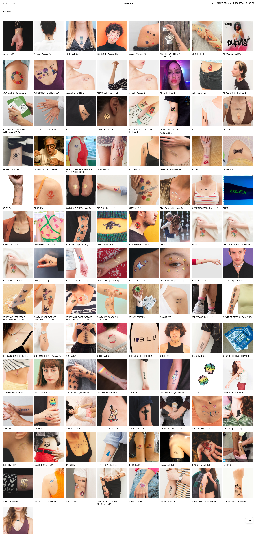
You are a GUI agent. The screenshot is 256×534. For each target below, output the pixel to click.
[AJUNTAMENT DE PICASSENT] (49, 75)
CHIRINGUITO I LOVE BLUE (141, 356)
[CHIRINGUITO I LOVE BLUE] (144, 338)
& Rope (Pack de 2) (42, 54)
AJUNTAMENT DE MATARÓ (14, 93)
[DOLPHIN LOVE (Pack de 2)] (49, 483)
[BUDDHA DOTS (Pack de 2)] (175, 263)
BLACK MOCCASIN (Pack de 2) (205, 208)
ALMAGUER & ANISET (75, 93)
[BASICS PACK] (112, 151)
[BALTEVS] (238, 111)
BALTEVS (227, 129)
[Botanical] (207, 226)
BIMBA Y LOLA (135, 208)
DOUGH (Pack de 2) (168, 501)
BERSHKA (38, 208)
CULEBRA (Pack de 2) (232, 429)
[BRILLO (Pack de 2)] (144, 263)
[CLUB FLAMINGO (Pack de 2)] (18, 374)
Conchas (195, 393)
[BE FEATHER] (144, 151)
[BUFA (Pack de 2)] (207, 263)
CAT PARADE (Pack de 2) (202, 317)
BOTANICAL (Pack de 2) (13, 281)
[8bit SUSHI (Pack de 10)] (112, 36)
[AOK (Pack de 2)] (207, 75)
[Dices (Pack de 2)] (175, 447)
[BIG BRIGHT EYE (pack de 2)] (81, 190)
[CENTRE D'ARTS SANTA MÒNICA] (238, 299)
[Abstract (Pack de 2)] (144, 36)
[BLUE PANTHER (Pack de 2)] (112, 226)
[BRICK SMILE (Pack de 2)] (81, 263)
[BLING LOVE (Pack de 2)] (49, 226)
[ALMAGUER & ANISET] (81, 75)
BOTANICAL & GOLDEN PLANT (236, 245)
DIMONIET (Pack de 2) (201, 465)
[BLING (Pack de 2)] (18, 226)
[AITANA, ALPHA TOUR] (238, 36)
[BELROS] (207, 151)
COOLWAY (38, 429)
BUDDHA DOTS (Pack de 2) (172, 281)
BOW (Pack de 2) (41, 281)
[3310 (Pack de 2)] (81, 36)
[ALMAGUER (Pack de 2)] (112, 75)
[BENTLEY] (18, 190)
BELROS (195, 169)
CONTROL (7, 429)
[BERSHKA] (49, 190)
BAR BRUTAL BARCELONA (45, 169)
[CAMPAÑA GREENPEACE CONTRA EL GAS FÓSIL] (49, 299)
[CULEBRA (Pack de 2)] (238, 411)
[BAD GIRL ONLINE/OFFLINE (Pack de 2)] (144, 111)
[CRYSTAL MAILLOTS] (207, 411)
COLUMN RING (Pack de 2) (172, 393)
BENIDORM (228, 169)
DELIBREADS (134, 465)
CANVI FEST (165, 317)
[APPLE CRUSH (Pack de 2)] (238, 75)
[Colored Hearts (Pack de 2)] (112, 374)
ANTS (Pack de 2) (167, 93)
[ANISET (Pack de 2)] (144, 75)
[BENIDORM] (238, 151)
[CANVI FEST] (175, 299)
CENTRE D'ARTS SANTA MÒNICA (237, 317)
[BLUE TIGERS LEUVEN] (144, 226)
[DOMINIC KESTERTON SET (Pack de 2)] (112, 483)
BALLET (195, 129)
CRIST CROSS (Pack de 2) (140, 429)
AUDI (68, 129)
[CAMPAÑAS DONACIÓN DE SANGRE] (112, 299)
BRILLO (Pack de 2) (137, 281)
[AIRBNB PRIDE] (207, 36)
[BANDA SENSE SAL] (18, 151)
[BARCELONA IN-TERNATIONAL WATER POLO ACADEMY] (81, 151)
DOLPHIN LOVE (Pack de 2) (46, 501)
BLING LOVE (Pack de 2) (44, 245)
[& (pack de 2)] (18, 36)
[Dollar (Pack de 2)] (18, 483)
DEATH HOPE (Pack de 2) (108, 465)
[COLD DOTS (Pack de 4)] (49, 374)
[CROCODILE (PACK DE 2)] (175, 411)
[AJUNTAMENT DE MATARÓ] (18, 75)
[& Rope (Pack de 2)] (49, 36)
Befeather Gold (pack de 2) (171, 169)
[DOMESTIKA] (81, 483)
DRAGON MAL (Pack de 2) (234, 501)
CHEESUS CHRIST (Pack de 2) (47, 356)
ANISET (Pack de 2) (137, 93)
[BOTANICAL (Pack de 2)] (18, 263)
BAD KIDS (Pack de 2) (169, 129)
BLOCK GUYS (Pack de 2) (77, 245)
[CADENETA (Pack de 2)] (238, 263)
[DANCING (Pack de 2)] (49, 447)
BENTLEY (7, 208)
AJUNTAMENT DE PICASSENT (47, 93)
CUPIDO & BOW (9, 465)
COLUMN (133, 393)
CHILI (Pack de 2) (104, 356)
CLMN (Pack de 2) (199, 356)
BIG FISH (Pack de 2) (106, 208)
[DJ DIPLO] (238, 447)
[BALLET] (207, 111)
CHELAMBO (71, 356)
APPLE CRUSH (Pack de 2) (234, 93)
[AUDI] (81, 111)
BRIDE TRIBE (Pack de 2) (108, 281)
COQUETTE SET (73, 429)
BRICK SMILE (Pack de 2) (77, 281)
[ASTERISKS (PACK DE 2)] (49, 111)
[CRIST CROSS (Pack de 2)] (144, 411)
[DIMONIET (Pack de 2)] (207, 447)
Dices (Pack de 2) (167, 465)
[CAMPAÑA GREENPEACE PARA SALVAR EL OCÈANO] (18, 299)
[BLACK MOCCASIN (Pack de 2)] (207, 190)
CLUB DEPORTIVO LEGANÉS (236, 356)
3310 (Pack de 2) (73, 54)
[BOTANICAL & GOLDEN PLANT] (238, 226)
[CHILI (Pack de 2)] (112, 338)
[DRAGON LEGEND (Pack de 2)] (207, 483)
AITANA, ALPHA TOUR (232, 54)
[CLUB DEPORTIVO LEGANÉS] (238, 338)
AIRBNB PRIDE (198, 54)
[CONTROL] (18, 411)
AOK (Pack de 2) (199, 93)
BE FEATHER (134, 169)
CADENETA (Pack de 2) (233, 281)
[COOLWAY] (49, 411)
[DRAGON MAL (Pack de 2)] (238, 483)
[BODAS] (175, 226)
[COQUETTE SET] (81, 411)
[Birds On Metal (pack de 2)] (175, 190)
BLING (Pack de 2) (10, 245)
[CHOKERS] (175, 338)
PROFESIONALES (10, 3)
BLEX (225, 208)
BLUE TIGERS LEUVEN (139, 245)
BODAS (163, 245)
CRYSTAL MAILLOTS (201, 429)
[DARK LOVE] (81, 447)
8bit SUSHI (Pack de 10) (107, 54)
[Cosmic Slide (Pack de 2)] (112, 411)
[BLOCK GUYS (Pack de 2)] (81, 226)
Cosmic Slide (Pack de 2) (107, 429)
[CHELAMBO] (81, 338)
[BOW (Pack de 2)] (49, 263)
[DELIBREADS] (144, 447)
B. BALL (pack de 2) (105, 129)
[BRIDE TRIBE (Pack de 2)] (112, 263)
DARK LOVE (71, 465)
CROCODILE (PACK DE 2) (171, 429)
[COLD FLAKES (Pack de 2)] (81, 374)
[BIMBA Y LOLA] (144, 190)
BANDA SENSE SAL (11, 169)
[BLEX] (238, 190)
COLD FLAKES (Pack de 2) (77, 393)
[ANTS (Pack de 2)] (175, 75)
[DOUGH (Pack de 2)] (175, 483)
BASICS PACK (103, 169)
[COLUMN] (144, 374)
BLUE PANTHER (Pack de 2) (109, 245)
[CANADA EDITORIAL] (144, 299)
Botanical (195, 245)
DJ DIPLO (227, 465)
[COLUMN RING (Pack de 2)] (175, 374)
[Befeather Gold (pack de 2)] (175, 151)
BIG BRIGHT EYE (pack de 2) (78, 208)
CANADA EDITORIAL (137, 317)
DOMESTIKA (71, 501)
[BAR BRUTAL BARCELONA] (49, 151)
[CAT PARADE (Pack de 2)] (207, 299)
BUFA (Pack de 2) (199, 281)
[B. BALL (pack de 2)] (112, 111)
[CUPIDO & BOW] (18, 447)
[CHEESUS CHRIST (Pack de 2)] (49, 338)
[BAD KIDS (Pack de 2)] (175, 111)
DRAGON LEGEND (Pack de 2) (205, 501)
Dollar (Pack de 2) (10, 501)
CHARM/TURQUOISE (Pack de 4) (17, 356)
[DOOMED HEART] (144, 483)
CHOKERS (164, 356)
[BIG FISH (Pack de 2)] (112, 190)
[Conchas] (207, 374)
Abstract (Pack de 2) (137, 54)
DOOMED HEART (136, 501)
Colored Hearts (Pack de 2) (108, 393)
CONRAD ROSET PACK (233, 393)
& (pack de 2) (8, 54)
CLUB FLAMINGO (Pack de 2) (15, 393)
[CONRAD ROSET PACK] (238, 374)
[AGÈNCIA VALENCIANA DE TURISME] (175, 36)
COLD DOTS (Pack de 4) (44, 393)
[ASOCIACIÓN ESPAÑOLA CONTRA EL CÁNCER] (18, 111)
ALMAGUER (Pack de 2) (107, 93)
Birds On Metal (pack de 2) (171, 208)
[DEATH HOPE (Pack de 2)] (112, 447)
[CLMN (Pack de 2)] (207, 338)
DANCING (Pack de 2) (43, 465)
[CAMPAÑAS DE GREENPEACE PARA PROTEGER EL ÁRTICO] (81, 299)
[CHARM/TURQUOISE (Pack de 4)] (18, 338)
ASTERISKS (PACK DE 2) (45, 129)
